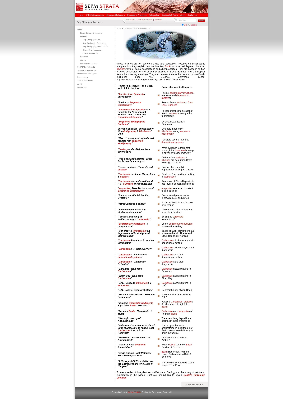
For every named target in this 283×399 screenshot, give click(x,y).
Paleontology (82, 77)
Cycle (172, 344)
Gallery (83, 60)
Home (79, 30)
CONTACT (158, 20)
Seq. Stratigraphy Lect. (92, 40)
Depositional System (129, 117)
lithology (121, 69)
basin (174, 314)
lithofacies (145, 131)
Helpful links (82, 87)
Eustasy (123, 149)
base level (180, 150)
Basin (133, 305)
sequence (174, 113)
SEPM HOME (130, 20)
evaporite (184, 311)
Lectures (83, 36)
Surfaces (172, 105)
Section (194, 25)
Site (185, 25)
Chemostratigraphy (90, 53)
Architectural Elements (131, 94)
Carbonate (124, 174)
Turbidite (187, 301)
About (79, 84)
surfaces (180, 157)
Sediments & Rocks (85, 81)
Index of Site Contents (89, 64)
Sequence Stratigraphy (86, 70)
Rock (167, 66)
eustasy (122, 169)
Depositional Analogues (87, 74)
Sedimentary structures (132, 224)
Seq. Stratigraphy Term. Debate (95, 47)
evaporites (124, 188)
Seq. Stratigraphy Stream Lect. (95, 43)
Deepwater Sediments (141, 303)
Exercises (84, 57)
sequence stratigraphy (130, 142)
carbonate (169, 176)
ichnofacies (139, 231)
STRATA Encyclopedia (86, 67)
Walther (181, 102)
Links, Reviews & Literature (91, 33)
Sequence (124, 121)
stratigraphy (129, 131)
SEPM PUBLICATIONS (145, 20)
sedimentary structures (181, 93)
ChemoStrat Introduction (92, 50)
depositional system (172, 142)
